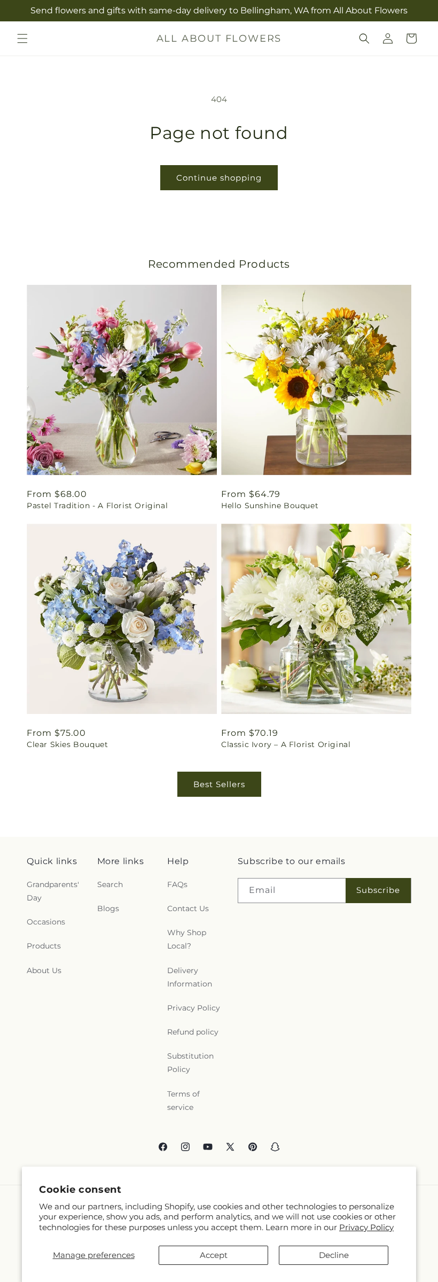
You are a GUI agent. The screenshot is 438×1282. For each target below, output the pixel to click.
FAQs (177, 884)
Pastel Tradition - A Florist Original (97, 505)
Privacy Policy (366, 1227)
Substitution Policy (190, 1062)
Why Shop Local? (186, 939)
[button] (22, 38)
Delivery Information (189, 977)
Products (44, 946)
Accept (214, 1255)
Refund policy (192, 1032)
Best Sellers (219, 784)
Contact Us (188, 908)
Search (110, 884)
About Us (44, 970)
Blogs (108, 908)
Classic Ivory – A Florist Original (285, 744)
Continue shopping (219, 178)
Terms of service (183, 1100)
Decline (334, 1255)
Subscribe (378, 890)
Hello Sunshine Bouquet (269, 505)
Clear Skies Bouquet (67, 744)
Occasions (46, 922)
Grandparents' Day (53, 891)
